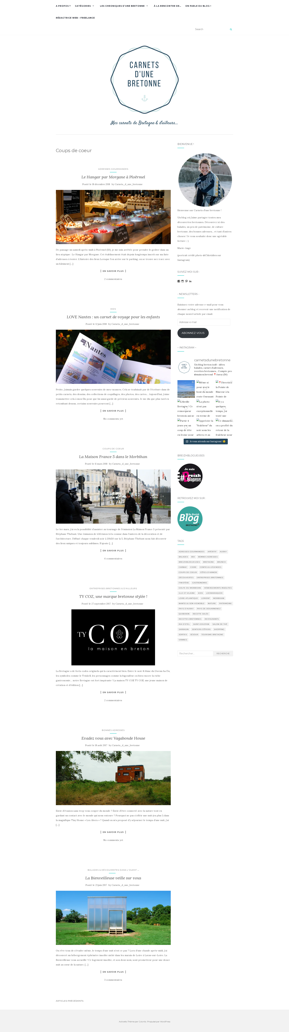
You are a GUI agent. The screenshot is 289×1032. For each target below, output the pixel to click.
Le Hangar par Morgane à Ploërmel (113, 177)
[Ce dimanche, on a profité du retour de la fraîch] (224, 427)
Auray (223, 552)
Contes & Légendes (210, 567)
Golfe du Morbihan (190, 588)
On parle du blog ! (198, 6)
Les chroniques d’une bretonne (122, 6)
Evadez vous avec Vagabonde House (113, 738)
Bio (193, 557)
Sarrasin (184, 629)
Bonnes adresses (113, 730)
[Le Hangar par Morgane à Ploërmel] (113, 217)
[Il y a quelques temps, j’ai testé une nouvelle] (224, 408)
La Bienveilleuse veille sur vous (113, 878)
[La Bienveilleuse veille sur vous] (113, 918)
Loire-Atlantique (188, 598)
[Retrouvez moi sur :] (190, 518)
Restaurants (212, 619)
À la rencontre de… (167, 6)
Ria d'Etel (184, 624)
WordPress (165, 1021)
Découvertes (186, 577)
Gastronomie (199, 583)
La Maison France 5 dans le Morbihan (113, 456)
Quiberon (184, 614)
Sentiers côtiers (201, 629)
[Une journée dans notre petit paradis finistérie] (186, 389)
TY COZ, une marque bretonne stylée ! (113, 596)
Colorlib (142, 1021)
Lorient (205, 598)
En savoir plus (113, 271)
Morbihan (218, 598)
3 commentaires (113, 979)
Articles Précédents (69, 1001)
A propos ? (63, 6)
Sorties (183, 634)
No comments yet (113, 418)
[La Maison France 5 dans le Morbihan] (113, 496)
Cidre (193, 567)
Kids (113, 309)
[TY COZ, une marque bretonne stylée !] (113, 637)
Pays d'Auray (186, 609)
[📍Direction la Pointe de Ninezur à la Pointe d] (224, 389)
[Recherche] (231, 29)
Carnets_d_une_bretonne (128, 184)
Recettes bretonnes (190, 619)
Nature (212, 603)
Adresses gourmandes (113, 169)
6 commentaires (113, 558)
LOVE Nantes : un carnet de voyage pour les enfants (113, 316)
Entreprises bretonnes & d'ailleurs (113, 588)
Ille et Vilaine (187, 593)
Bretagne (208, 562)
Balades (183, 557)
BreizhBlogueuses (189, 562)
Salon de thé (220, 624)
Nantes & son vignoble (192, 603)
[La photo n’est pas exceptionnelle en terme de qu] (205, 408)
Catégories (83, 6)
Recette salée (201, 614)
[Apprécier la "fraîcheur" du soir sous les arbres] (205, 427)
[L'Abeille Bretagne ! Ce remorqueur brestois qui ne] (186, 408)
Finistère (184, 583)
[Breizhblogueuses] (190, 475)
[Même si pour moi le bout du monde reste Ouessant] (205, 389)
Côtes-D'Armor (208, 572)
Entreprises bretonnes (210, 577)
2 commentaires (113, 279)
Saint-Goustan (201, 624)
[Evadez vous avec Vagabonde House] (113, 778)
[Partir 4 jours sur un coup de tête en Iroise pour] (186, 427)
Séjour (194, 634)
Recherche (223, 653)
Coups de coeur (113, 448)
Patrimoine (225, 603)
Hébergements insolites (218, 588)
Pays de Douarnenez (209, 609)
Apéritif (212, 552)
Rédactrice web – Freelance (75, 18)
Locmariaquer (214, 593)
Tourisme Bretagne (212, 634)
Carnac (183, 567)
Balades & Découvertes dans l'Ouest (112, 870)
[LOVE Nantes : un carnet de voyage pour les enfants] (113, 357)
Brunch (221, 562)
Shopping (219, 629)
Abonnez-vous (193, 333)
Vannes (183, 640)
